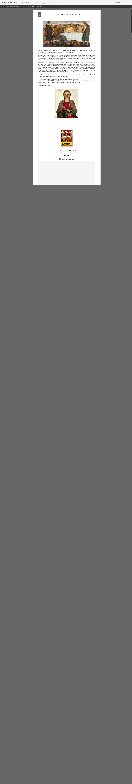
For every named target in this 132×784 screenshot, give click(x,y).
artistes (58, 153)
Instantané (32, 6)
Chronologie (39, 6)
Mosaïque (18, 6)
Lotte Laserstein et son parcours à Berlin (66, 14)
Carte (8, 6)
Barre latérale (25, 6)
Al (75, 150)
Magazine (12, 6)
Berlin (62, 153)
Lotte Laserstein (68, 153)
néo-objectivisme (77, 153)
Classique (3, 6)
